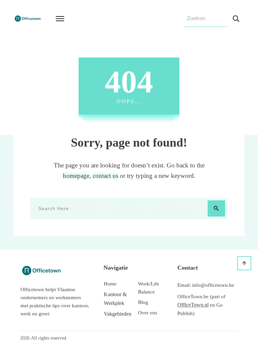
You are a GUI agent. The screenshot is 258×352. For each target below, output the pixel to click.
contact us (105, 175)
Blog (143, 302)
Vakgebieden (117, 314)
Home (110, 283)
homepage (76, 175)
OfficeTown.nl (193, 305)
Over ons (147, 312)
